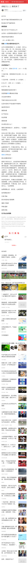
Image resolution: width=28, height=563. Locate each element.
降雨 (8, 93)
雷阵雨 (15, 68)
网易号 (7, 2)
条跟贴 (13, 245)
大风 (5, 44)
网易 (2, 2)
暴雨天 (3, 155)
